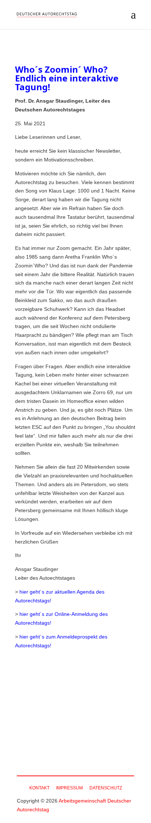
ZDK (106, 747)
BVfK (82, 747)
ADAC (54, 747)
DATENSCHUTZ (105, 787)
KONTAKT (39, 787)
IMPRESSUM (69, 787)
